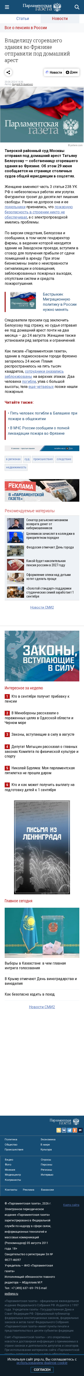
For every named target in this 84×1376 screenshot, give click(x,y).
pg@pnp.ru (11, 1293)
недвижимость (16, 467)
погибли (29, 381)
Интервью (47, 1174)
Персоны (46, 1164)
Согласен (42, 1370)
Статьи (22, 18)
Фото (8, 1164)
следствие (64, 459)
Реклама (28, 1189)
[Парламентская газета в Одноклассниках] (75, 1130)
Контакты (11, 1189)
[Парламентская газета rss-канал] (58, 1130)
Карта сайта (71, 1205)
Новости (60, 18)
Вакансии (47, 1189)
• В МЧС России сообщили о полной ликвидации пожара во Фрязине (38, 431)
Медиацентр (13, 1174)
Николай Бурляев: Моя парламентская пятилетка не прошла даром (40, 770)
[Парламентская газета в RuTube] (80, 1130)
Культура (46, 1149)
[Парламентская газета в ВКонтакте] (64, 1130)
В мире (45, 1144)
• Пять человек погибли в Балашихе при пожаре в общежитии (42, 416)
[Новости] (54, 72)
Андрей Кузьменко (22, 84)
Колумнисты (13, 1179)
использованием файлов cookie (42, 1363)
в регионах (13, 459)
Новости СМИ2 (42, 608)
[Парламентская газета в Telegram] (69, 1130)
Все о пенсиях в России (26, 27)
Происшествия (14, 1149)
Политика (11, 1139)
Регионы (46, 1169)
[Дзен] (71, 72)
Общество (11, 1144)
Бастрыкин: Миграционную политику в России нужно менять (60, 302)
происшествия (43, 459)
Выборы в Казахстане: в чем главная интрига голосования (35, 965)
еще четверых (41, 386)
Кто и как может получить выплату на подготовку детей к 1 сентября (39, 787)
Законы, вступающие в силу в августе (42, 734)
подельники (15, 207)
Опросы (46, 1159)
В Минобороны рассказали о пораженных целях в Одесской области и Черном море (39, 718)
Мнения (10, 1169)
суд (26, 459)
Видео (9, 1159)
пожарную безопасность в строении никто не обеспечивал (39, 212)
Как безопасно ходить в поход (30, 994)
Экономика (48, 1139)
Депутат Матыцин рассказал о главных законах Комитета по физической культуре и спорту (41, 751)
